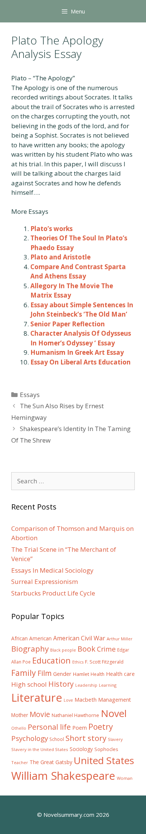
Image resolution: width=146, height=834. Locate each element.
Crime (106, 648)
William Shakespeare (63, 775)
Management (114, 699)
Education (51, 660)
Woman (125, 778)
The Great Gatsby (51, 762)
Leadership (86, 685)
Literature (36, 697)
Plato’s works (51, 228)
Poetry (100, 726)
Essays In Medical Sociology (52, 570)
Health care (120, 673)
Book (86, 649)
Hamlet (81, 674)
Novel (114, 713)
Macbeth (85, 699)
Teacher (19, 762)
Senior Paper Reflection (67, 324)
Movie (40, 714)
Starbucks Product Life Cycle (53, 593)
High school (29, 684)
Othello (18, 728)
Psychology (29, 738)
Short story (86, 738)
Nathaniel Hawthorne (75, 715)
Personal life (49, 727)
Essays (30, 394)
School (56, 739)
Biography (30, 648)
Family (23, 672)
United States (104, 760)
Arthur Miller (120, 638)
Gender (62, 673)
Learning (107, 685)
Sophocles (106, 749)
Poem (79, 727)
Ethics (77, 662)
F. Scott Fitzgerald (104, 662)
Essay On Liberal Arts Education (80, 362)
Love (68, 700)
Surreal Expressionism (44, 581)
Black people (63, 650)
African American (31, 638)
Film (44, 673)
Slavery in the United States (39, 749)
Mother (19, 715)
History (61, 684)
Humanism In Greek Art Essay (77, 352)
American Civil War (79, 638)
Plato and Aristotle (60, 257)
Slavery (115, 739)
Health (97, 674)
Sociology (81, 749)
